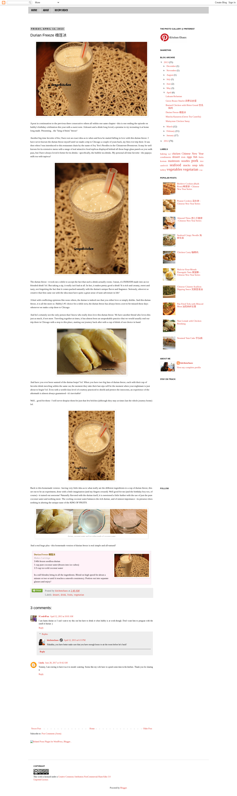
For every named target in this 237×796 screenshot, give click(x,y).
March (170, 126)
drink (63, 594)
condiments (165, 157)
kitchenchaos (53, 640)
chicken (176, 153)
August (170, 75)
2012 (166, 141)
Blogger (123, 788)
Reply (41, 628)
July (169, 79)
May (169, 88)
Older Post (147, 728)
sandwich (164, 165)
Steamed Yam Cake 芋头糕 (189, 338)
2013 (166, 62)
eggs (189, 156)
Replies (45, 634)
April (169, 92)
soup (194, 165)
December (171, 66)
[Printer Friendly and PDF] (37, 591)
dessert (56, 594)
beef (169, 154)
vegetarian (79, 594)
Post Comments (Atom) (51, 733)
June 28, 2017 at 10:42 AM (56, 663)
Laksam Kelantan (174, 96)
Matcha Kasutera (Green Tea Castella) (183, 116)
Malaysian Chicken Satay (178, 121)
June (169, 84)
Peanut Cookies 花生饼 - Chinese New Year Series (188, 202)
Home (34, 10)
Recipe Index (61, 10)
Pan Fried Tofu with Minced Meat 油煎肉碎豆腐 (190, 305)
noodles (185, 160)
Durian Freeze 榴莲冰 (176, 112)
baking (163, 153)
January (170, 135)
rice (202, 161)
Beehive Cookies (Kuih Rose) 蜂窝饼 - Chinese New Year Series (188, 186)
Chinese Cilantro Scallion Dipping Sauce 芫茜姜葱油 (190, 288)
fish (195, 156)
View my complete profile (189, 367)
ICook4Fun (44, 616)
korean (163, 161)
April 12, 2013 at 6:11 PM (75, 640)
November (172, 70)
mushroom (174, 160)
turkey (163, 169)
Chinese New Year (193, 153)
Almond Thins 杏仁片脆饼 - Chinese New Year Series (189, 219)
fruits (70, 594)
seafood (175, 165)
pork (194, 161)
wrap (200, 170)
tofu (201, 165)
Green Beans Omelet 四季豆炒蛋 (181, 101)
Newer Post (36, 728)
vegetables (174, 169)
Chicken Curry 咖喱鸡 (187, 252)
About (46, 10)
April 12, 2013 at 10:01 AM (61, 616)
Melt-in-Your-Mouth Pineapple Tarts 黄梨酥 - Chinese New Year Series (188, 272)
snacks (186, 165)
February (171, 131)
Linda (41, 663)
